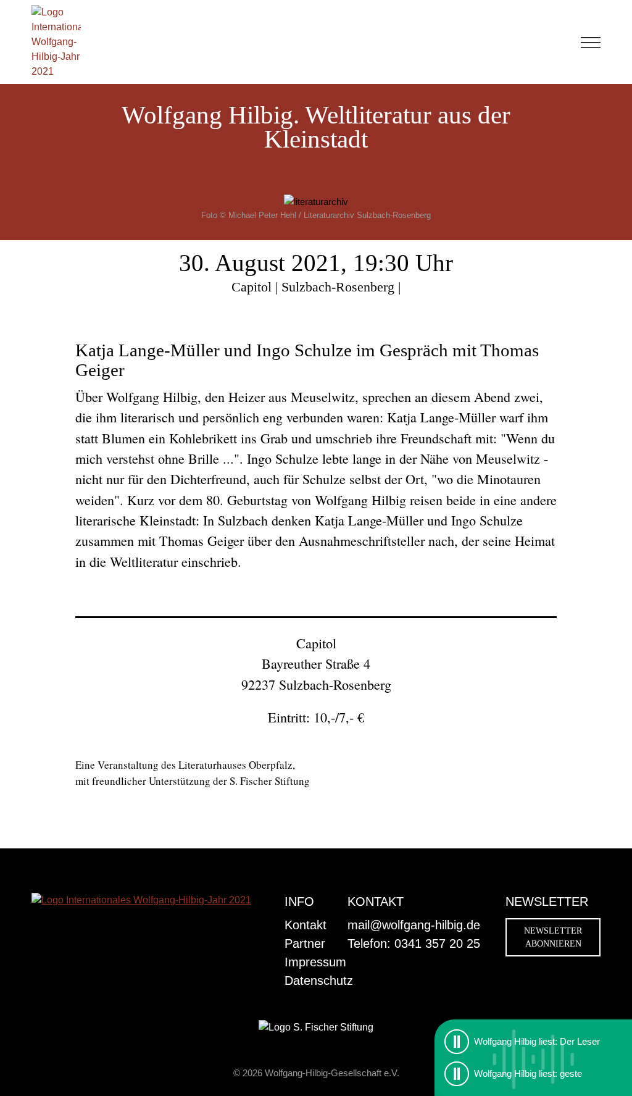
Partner (305, 943)
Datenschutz (319, 980)
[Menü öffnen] (591, 42)
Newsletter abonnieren (553, 937)
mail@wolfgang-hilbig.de (413, 925)
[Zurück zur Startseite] (56, 42)
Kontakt (305, 925)
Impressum (315, 962)
